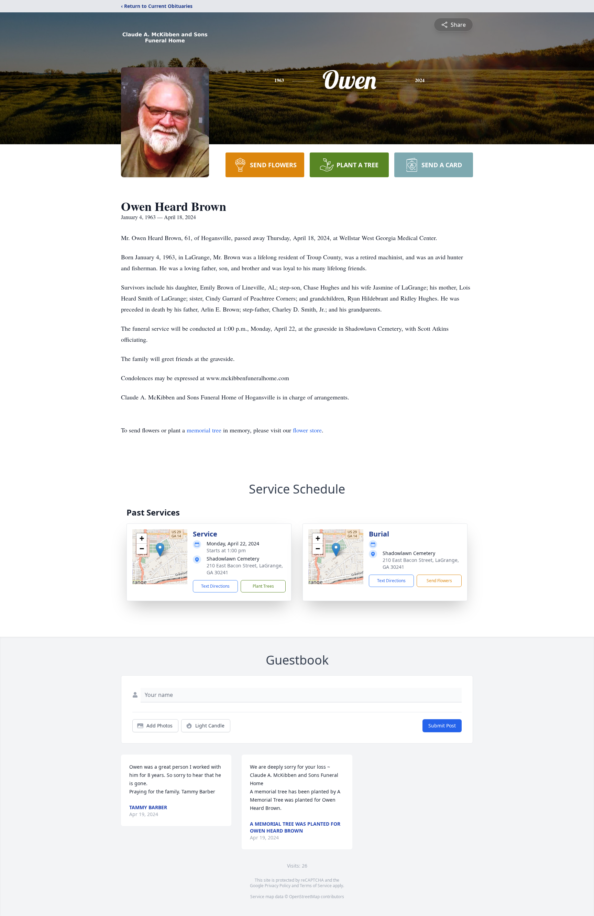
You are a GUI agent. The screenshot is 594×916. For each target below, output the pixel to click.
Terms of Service (316, 886)
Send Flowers (439, 581)
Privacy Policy (277, 886)
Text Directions (215, 586)
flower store (307, 430)
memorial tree (204, 430)
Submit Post (442, 725)
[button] (160, 550)
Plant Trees (263, 586)
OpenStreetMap (304, 897)
